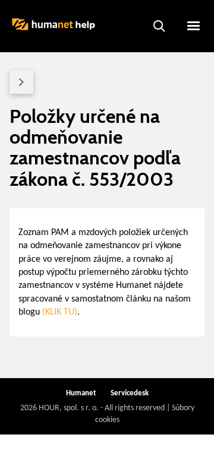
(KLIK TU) (59, 312)
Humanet (81, 393)
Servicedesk (130, 393)
